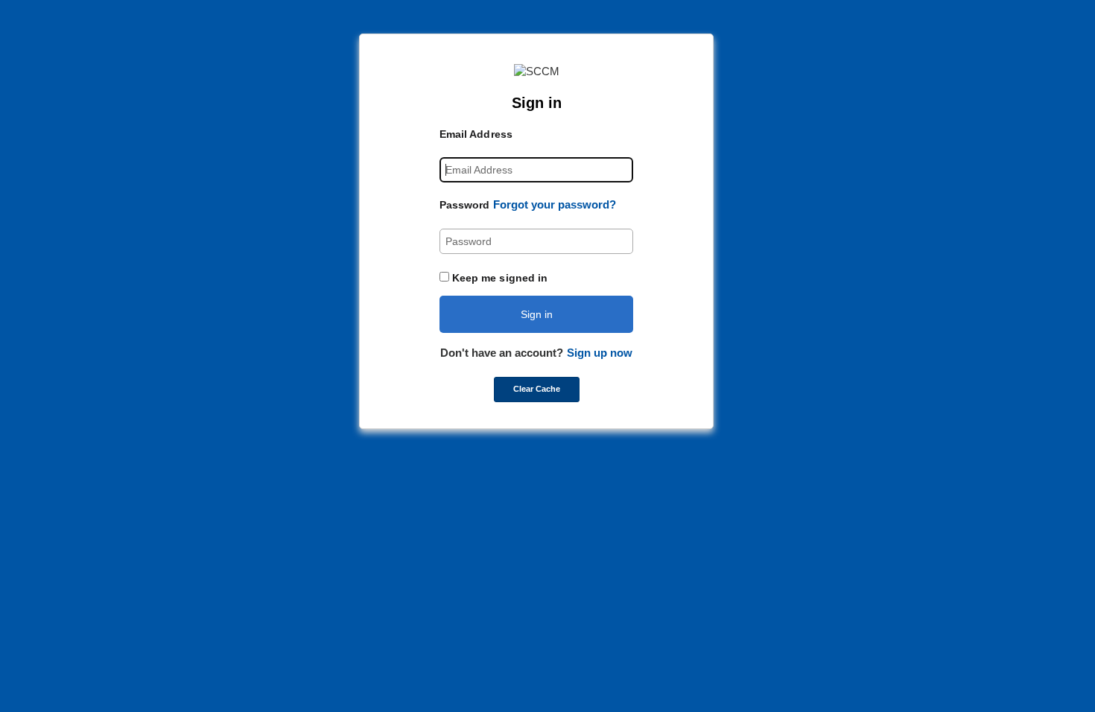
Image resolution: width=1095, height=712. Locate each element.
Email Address (475, 134)
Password (464, 205)
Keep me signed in (500, 278)
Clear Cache (536, 388)
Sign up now (599, 352)
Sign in (537, 314)
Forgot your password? (554, 204)
